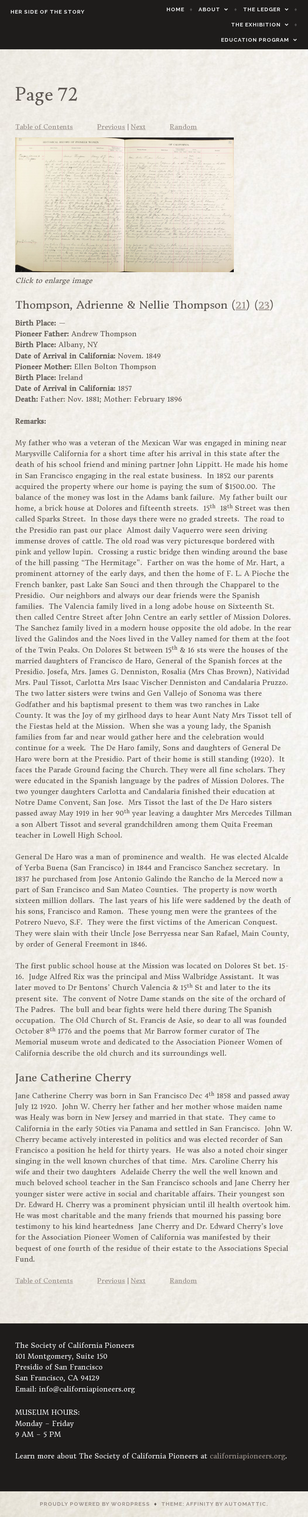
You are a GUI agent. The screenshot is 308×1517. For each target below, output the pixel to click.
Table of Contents (44, 127)
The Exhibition (256, 25)
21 (240, 305)
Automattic (245, 1504)
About (209, 9)
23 (264, 305)
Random (183, 127)
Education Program (255, 40)
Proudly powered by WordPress (95, 1504)
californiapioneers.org (247, 1456)
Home (175, 9)
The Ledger (262, 9)
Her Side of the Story (47, 12)
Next (138, 127)
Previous (111, 127)
